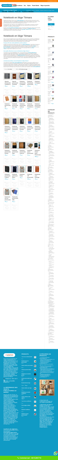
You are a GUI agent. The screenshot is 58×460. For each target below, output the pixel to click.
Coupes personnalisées (52, 336)
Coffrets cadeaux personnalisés (51, 200)
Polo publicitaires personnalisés (51, 323)
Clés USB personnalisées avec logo (52, 248)
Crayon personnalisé (51, 292)
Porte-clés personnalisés (51, 259)
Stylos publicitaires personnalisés (51, 285)
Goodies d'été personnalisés (51, 203)
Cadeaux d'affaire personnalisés (51, 173)
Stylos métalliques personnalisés (51, 298)
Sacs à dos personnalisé (51, 279)
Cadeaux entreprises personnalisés (51, 170)
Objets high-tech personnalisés (46, 369)
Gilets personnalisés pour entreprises (51, 320)
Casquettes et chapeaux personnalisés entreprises (51, 310)
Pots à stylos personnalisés (51, 129)
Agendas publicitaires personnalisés (51, 119)
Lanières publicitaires (51, 158)
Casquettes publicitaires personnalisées (52, 313)
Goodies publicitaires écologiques (51, 196)
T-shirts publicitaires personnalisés (51, 330)
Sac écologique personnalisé (51, 272)
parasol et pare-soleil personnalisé (51, 215)
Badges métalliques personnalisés (51, 152)
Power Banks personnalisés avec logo (51, 256)
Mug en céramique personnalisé (51, 241)
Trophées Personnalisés (51, 342)
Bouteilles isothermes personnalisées (52, 235)
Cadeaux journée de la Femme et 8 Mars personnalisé (51, 178)
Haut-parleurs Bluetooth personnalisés (51, 251)
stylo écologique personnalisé (51, 294)
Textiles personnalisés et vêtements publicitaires (51, 302)
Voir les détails (7, 93)
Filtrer (51, 24)
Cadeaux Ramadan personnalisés (51, 182)
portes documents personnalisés (51, 126)
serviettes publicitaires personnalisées (52, 326)
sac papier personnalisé (51, 276)
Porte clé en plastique (51, 267)
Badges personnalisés (51, 149)
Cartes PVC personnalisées (52, 155)
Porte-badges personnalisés (51, 160)
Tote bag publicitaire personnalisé (51, 281)
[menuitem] (6, 5)
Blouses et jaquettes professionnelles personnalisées (52, 305)
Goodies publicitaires (51, 193)
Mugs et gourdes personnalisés (51, 228)
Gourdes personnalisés (51, 238)
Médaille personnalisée (51, 339)
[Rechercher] (35, 11)
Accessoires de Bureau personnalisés (51, 115)
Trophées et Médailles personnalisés (51, 333)
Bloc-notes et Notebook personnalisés (51, 122)
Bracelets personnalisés (51, 167)
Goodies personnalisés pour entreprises (51, 190)
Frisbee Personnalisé (51, 212)
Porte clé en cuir (51, 263)
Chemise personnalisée (51, 316)
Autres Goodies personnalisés (51, 146)
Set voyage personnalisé (51, 222)
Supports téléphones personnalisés (51, 139)
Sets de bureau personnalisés (51, 132)
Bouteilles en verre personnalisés (51, 231)
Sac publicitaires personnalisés (51, 269)
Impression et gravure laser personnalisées (51, 225)
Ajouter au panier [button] (7, 90)
